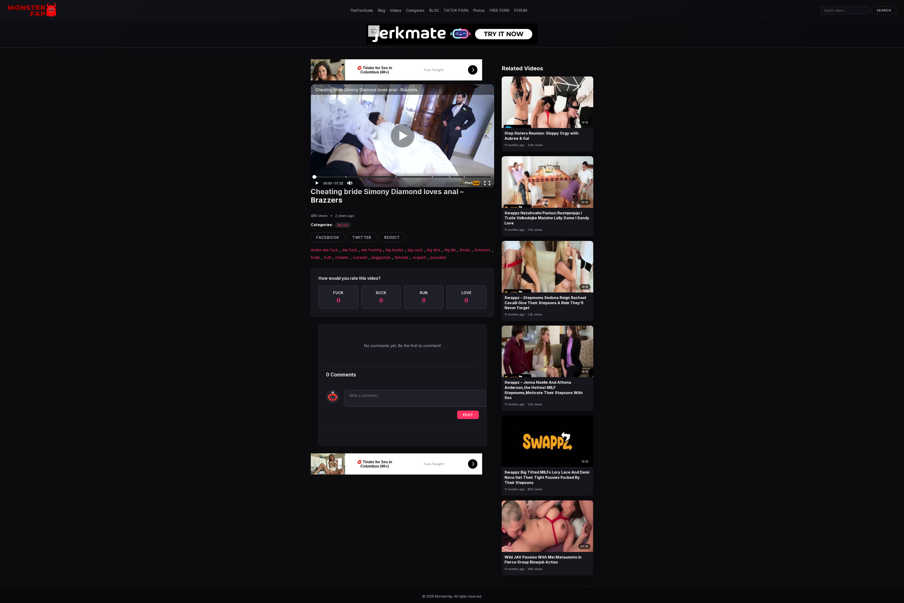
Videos (395, 10)
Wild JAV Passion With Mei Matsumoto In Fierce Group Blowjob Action (542, 560)
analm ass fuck (324, 250)
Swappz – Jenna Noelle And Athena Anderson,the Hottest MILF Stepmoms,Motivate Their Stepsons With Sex (543, 390)
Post (468, 415)
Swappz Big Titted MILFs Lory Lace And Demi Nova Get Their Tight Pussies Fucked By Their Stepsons (546, 477)
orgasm (419, 257)
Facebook (327, 237)
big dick (433, 250)
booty (465, 250)
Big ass (343, 225)
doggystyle (380, 257)
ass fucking (371, 250)
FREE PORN (499, 10)
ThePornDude (361, 10)
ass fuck (349, 250)
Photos (479, 10)
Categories (415, 10)
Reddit (392, 237)
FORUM (520, 10)
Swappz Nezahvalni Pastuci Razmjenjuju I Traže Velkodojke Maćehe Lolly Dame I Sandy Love (546, 218)
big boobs (394, 250)
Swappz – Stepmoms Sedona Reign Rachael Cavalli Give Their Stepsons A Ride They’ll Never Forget (545, 302)
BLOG (434, 10)
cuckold (360, 257)
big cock (415, 250)
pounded (438, 257)
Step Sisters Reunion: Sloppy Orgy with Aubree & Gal (541, 136)
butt (327, 257)
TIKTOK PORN (456, 10)
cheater (342, 257)
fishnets (401, 257)
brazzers (482, 250)
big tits (450, 250)
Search (884, 10)
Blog (381, 10)
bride (315, 257)
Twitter (361, 237)
